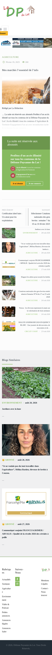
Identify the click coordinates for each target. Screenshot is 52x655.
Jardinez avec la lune (42, 229)
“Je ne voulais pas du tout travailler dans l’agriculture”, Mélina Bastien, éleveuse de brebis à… (34, 246)
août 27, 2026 (24, 524)
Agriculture (10, 57)
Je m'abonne (18, 184)
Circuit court (31, 331)
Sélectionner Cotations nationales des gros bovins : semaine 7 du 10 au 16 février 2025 (40, 217)
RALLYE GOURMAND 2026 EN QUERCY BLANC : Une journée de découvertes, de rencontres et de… (34, 325)
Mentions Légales (45, 582)
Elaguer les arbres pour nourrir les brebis (35, 277)
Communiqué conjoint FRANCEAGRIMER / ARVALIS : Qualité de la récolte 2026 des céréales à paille (34, 263)
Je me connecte (35, 184)
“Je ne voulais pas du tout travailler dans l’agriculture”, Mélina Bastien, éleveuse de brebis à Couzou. (25, 469)
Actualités (6, 579)
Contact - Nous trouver (45, 591)
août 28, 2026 (31, 403)
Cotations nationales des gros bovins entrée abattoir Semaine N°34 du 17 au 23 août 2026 (34, 294)
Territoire (6, 584)
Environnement (30, 233)
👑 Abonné (8, 460)
